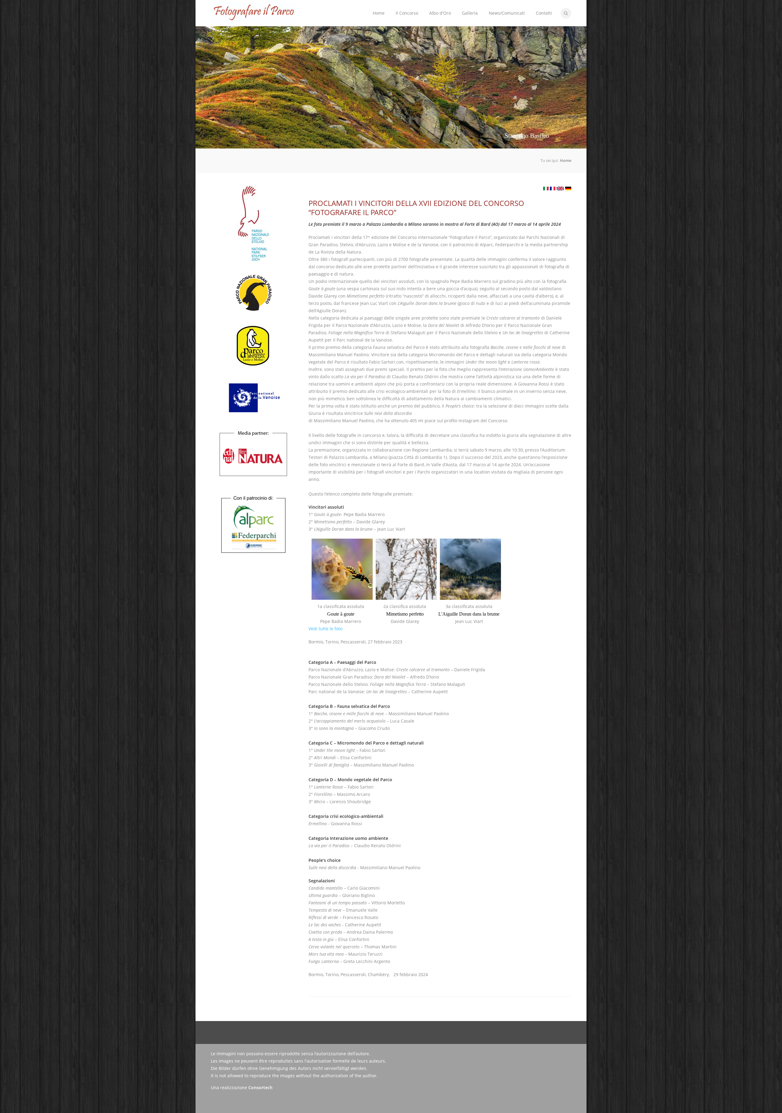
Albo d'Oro (440, 13)
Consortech (260, 1087)
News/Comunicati (507, 13)
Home (379, 13)
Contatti (544, 13)
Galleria (470, 13)
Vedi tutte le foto (325, 629)
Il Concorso (404, 8)
